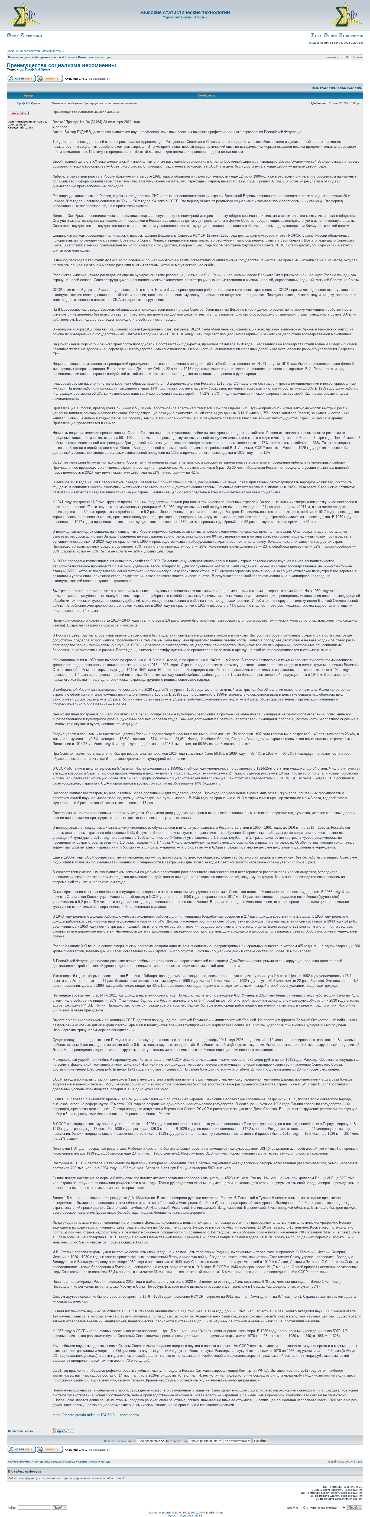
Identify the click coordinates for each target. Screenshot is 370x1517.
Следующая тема (350, 87)
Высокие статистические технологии (185, 12)
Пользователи (352, 35)
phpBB (166, 1512)
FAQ (317, 35)
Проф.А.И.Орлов (38, 69)
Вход (14, 35)
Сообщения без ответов (23, 51)
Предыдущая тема (323, 87)
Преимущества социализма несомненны (61, 65)
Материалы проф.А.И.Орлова (54, 57)
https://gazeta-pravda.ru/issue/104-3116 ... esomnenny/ (96, 1415)
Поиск (332, 35)
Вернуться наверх (20, 1430)
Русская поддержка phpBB (185, 1515)
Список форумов (19, 57)
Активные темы (53, 51)
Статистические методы (94, 57)
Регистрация (33, 35)
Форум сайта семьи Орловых (185, 17)
